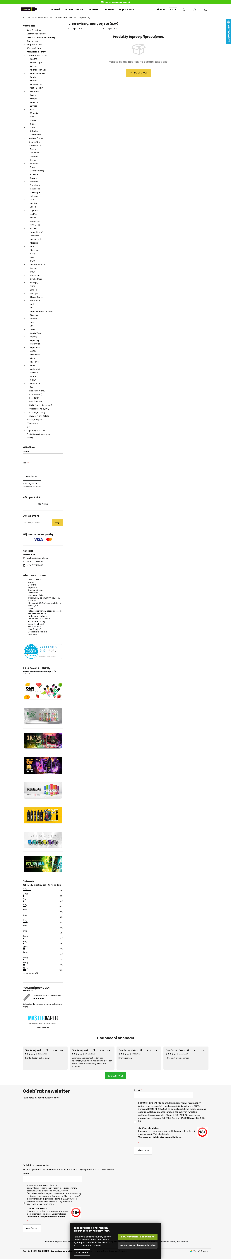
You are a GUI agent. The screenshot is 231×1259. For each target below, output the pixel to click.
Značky (30, 437)
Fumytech (35, 185)
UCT (32, 322)
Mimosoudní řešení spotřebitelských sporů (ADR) (45, 604)
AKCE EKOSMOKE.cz (37, 613)
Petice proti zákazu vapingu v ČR (39, 672)
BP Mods (34, 113)
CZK (172, 9)
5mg (25, 915)
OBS (32, 257)
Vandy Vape (35, 333)
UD (31, 325)
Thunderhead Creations (41, 311)
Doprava (32, 584)
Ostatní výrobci (37, 264)
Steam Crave (36, 297)
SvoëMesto (35, 300)
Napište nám (34, 587)
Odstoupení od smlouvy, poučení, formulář (44, 599)
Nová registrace (30, 483)
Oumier (33, 268)
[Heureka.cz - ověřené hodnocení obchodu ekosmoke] (43, 651)
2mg (25, 899)
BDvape (33, 106)
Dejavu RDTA (35, 145)
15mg (25, 952)
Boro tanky (34, 398)
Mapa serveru (34, 626)
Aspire (33, 95)
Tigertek (34, 315)
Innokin (33, 203)
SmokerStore (36, 279)
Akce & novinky (34, 30)
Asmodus (34, 91)
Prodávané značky (36, 621)
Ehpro (32, 167)
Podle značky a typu (38, 55)
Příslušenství (32, 423)
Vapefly (33, 336)
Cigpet (33, 124)
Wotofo (33, 376)
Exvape (33, 178)
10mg (25, 936)
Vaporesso (35, 347)
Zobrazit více (115, 1075)
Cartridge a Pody (37, 412)
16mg (25, 957)
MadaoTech (35, 239)
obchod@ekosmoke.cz (37, 558)
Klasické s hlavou (37, 390)
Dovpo (33, 160)
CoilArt (33, 127)
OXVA (32, 271)
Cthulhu (34, 131)
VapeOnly (34, 340)
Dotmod (34, 156)
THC (32, 307)
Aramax (33, 80)
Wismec (34, 372)
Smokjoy (34, 282)
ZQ (31, 387)
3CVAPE (33, 59)
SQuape (34, 293)
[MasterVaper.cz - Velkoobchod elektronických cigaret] (43, 1018)
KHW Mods (35, 225)
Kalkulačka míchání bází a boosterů (44, 611)
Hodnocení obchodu (37, 616)
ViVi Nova (34, 362)
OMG (32, 261)
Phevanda (35, 275)
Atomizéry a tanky (36, 51)
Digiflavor (34, 152)
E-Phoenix (34, 163)
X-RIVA (33, 380)
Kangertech (35, 221)
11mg (25, 941)
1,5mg (25, 893)
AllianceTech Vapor (39, 69)
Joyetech (34, 210)
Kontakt (31, 582)
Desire (33, 149)
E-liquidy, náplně (34, 44)
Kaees (33, 217)
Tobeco (33, 318)
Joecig (33, 206)
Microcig (34, 243)
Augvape (34, 102)
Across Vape (36, 62)
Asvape (33, 98)
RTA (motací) (35, 394)
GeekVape (35, 192)
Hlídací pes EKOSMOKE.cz (39, 618)
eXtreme (34, 174)
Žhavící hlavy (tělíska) (39, 416)
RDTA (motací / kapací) (40, 405)
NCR (32, 246)
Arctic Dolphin (36, 88)
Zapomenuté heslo (32, 486)
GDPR (30, 608)
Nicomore (34, 250)
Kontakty (49, 1241)
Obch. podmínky (36, 590)
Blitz (32, 109)
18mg (25, 962)
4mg (25, 909)
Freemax (34, 181)
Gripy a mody (33, 41)
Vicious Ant (35, 354)
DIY (28, 426)
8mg (25, 925)
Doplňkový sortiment (36, 430)
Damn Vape (35, 134)
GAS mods (35, 188)
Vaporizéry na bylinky (39, 408)
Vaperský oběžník (36, 624)
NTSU (32, 253)
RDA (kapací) (35, 401)
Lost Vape (34, 235)
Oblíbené (32, 634)
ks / (43, 504)
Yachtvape (35, 383)
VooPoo (33, 365)
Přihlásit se (31, 476)
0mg (25, 888)
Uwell (32, 329)
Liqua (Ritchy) (36, 232)
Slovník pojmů (34, 629)
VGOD (33, 351)
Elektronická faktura (37, 631)
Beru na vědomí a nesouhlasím (137, 1245)
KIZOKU (33, 228)
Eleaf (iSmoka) (37, 170)
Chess (33, 120)
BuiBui (32, 116)
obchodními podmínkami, (174, 1103)
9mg (25, 931)
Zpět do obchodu (138, 72)
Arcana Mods (36, 84)
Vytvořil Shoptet (201, 1251)
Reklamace (33, 592)
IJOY (32, 199)
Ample (33, 77)
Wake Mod (35, 369)
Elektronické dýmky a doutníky (41, 37)
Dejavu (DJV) (36, 138)
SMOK (32, 286)
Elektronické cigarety (36, 33)
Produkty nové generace (38, 434)
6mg (25, 920)
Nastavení (82, 1252)
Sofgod (33, 290)
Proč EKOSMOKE (35, 579)
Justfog (33, 214)
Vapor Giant (35, 343)
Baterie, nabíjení (34, 419)
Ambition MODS (37, 73)
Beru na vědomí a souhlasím (137, 1236)
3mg (25, 904)
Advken (33, 66)
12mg (25, 946)
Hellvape (34, 196)
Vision (32, 358)
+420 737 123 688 (35, 561)
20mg (25, 968)
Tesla (32, 304)
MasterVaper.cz (43, 1027)
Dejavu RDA (34, 142)
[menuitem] (55, 9)
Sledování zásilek (36, 595)
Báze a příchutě (34, 48)
